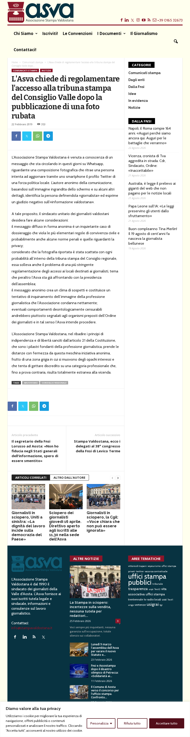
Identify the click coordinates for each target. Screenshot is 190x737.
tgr (161, 604)
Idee (132, 94)
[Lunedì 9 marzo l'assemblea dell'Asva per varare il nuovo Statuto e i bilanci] (79, 649)
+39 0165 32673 (170, 20)
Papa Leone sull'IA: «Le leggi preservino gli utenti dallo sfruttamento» (151, 211)
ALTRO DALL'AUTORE (69, 477)
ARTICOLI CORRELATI (30, 477)
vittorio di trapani (137, 566)
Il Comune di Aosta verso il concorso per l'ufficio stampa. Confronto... (105, 692)
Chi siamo (23, 33)
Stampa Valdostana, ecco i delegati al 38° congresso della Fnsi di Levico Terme (97, 446)
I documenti (109, 33)
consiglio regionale (54, 382)
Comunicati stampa (32, 62)
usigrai (153, 604)
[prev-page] (112, 477)
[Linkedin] (25, 637)
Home (15, 62)
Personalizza (99, 723)
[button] (176, 42)
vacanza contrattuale (156, 571)
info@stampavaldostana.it (31, 628)
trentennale (135, 599)
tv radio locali (152, 599)
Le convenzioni (77, 33)
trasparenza (138, 588)
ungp (131, 604)
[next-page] (118, 477)
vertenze (140, 604)
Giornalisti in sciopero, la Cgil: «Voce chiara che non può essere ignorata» (103, 522)
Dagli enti (136, 80)
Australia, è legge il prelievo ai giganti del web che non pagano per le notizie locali (152, 188)
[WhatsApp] (37, 136)
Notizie (46, 70)
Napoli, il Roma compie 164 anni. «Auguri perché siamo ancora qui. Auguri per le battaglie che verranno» (149, 135)
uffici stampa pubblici (147, 579)
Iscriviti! (50, 33)
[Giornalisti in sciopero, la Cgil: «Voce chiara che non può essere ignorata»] (103, 496)
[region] (95, 719)
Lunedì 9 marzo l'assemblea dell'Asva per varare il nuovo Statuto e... (105, 649)
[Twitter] (27, 136)
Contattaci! (25, 49)
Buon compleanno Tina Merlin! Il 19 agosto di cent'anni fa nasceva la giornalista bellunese (152, 236)
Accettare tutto (166, 723)
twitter (140, 571)
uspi (151, 589)
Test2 (157, 589)
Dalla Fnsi (136, 87)
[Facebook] (16, 136)
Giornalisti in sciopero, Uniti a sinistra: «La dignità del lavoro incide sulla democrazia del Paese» (28, 526)
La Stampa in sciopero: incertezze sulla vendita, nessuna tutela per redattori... (90, 609)
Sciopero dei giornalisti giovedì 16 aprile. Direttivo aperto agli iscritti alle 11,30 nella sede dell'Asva (65, 526)
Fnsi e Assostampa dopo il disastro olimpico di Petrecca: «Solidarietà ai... (104, 671)
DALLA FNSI (142, 121)
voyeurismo (154, 566)
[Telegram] (48, 136)
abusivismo (31, 382)
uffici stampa (155, 594)
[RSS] (35, 637)
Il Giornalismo (144, 33)
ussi (164, 599)
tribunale (157, 583)
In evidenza (138, 101)
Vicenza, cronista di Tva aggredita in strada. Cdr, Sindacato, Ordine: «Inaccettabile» (147, 163)
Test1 (170, 599)
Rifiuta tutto (132, 723)
